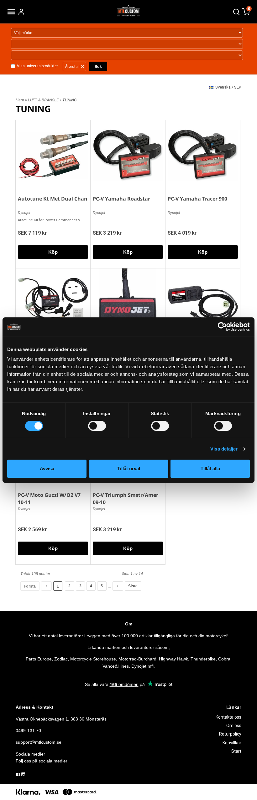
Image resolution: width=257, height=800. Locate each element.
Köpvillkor (232, 742)
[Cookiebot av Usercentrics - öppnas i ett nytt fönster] (222, 326)
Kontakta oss (228, 717)
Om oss (233, 725)
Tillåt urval (128, 468)
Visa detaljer (224, 448)
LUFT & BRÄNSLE (44, 100)
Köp (53, 252)
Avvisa (47, 468)
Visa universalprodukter (37, 66)
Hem (20, 100)
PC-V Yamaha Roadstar (121, 198)
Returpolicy (230, 733)
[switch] (97, 426)
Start (236, 751)
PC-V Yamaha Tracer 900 (197, 198)
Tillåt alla (210, 468)
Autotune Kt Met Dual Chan (52, 198)
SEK (228, 87)
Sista (133, 586)
